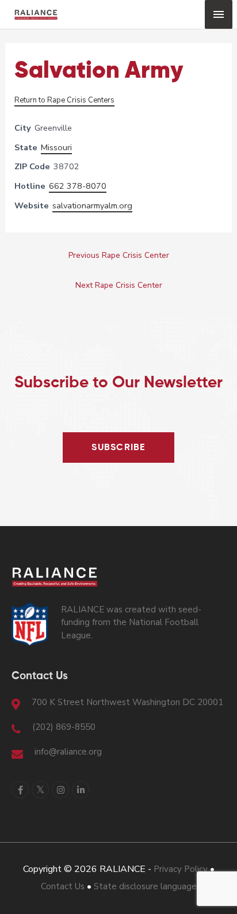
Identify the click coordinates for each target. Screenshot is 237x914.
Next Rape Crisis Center (118, 285)
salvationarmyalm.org (92, 205)
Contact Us (63, 886)
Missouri (56, 147)
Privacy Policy (181, 869)
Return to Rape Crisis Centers (64, 100)
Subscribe (118, 447)
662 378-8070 (77, 186)
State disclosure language (145, 886)
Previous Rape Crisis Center (118, 255)
